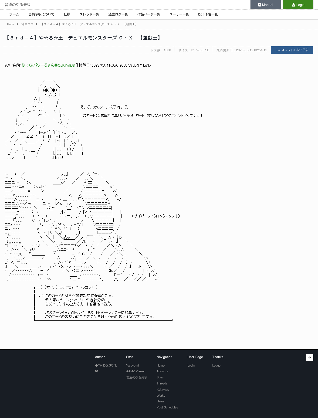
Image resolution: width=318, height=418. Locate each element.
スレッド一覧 (89, 14)
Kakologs (163, 389)
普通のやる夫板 (18, 5)
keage (216, 365)
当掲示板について (41, 14)
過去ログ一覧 (118, 14)
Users (161, 401)
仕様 (67, 14)
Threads (162, 383)
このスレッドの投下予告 (292, 50)
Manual (267, 4)
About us (163, 371)
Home (161, 365)
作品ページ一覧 (148, 14)
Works (161, 395)
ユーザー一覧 (179, 14)
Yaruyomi (132, 365)
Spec (160, 377)
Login (300, 4)
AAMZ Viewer (135, 371)
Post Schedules (167, 407)
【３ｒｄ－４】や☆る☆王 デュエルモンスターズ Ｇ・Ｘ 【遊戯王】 (83, 37)
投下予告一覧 (208, 14)
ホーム (14, 14)
